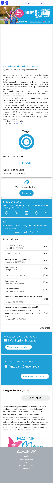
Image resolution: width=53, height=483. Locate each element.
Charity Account (26, 459)
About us (26, 469)
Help (26, 462)
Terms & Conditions (26, 465)
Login (26, 456)
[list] (26, 282)
